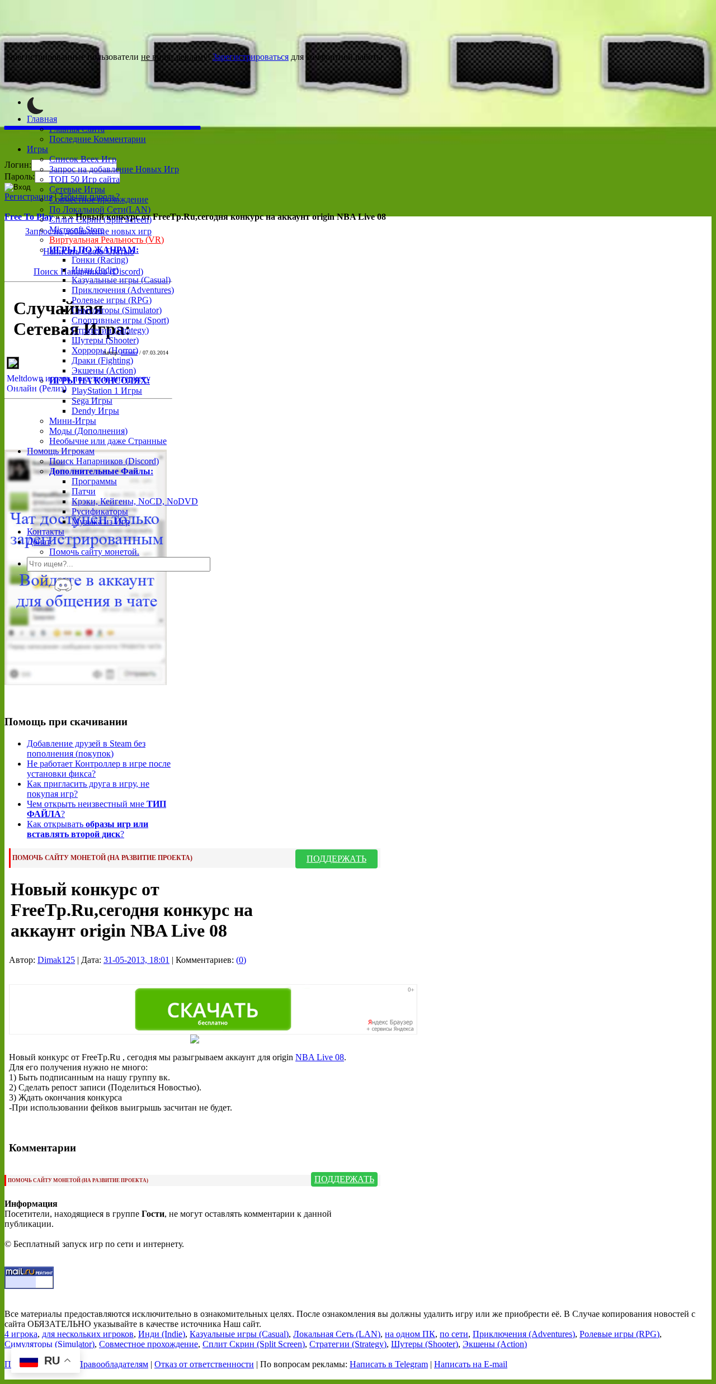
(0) (241, 960)
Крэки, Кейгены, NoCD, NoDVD (135, 501)
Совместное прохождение (98, 199)
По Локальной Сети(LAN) (99, 209)
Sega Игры (92, 400)
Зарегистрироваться (251, 57)
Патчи (84, 491)
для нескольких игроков (88, 1334)
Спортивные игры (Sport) (120, 320)
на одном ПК (410, 1334)
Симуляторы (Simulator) (117, 310)
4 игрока (20, 1334)
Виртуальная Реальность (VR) (106, 239)
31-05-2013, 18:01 (136, 960)
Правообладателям (112, 1364)
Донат (38, 541)
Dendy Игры (95, 410)
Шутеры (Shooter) (105, 340)
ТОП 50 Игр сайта (84, 179)
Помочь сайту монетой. (94, 551)
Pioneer (129, 352)
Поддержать (336, 858)
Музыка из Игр (101, 521)
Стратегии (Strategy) (110, 330)
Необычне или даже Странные (108, 441)
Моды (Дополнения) (88, 431)
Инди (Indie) (95, 270)
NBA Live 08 (319, 1057)
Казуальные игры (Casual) (121, 280)
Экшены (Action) (495, 1344)
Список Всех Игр (82, 159)
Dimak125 (56, 960)
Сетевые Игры (77, 189)
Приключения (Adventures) (123, 290)
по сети (454, 1334)
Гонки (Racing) (100, 259)
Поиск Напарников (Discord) (104, 461)
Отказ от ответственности (204, 1364)
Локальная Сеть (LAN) (336, 1334)
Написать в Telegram (389, 1364)
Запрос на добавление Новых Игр (114, 169)
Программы (94, 481)
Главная (42, 119)
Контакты (45, 531)
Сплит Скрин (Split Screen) (100, 219)
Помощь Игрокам (61, 451)
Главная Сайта (77, 129)
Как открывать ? (87, 829)
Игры (37, 149)
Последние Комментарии (97, 139)
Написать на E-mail (470, 1364)
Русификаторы (100, 511)
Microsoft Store (76, 229)
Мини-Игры (72, 421)
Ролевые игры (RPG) (112, 300)
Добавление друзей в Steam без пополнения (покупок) (86, 748)
